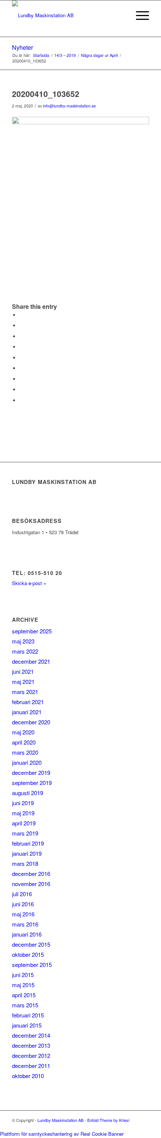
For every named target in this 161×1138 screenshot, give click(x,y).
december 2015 (31, 944)
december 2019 (31, 772)
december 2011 (31, 1065)
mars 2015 (25, 1005)
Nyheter (22, 47)
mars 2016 (25, 924)
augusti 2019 (27, 793)
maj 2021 (23, 681)
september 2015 (32, 964)
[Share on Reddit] (21, 389)
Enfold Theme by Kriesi (108, 1120)
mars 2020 (25, 752)
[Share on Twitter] (21, 325)
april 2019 (24, 823)
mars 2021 (25, 692)
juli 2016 (22, 894)
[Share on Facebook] (21, 315)
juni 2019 (23, 803)
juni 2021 (23, 671)
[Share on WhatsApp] (21, 336)
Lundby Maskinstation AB (60, 1120)
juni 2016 (23, 904)
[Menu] (138, 15)
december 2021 (31, 661)
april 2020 (24, 742)
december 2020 (31, 722)
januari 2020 (27, 762)
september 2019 (32, 782)
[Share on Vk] (21, 379)
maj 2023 (23, 641)
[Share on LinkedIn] (21, 357)
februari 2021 (28, 702)
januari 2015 (27, 1025)
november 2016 (31, 884)
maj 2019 (23, 813)
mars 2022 (25, 651)
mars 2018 (25, 863)
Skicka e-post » (29, 583)
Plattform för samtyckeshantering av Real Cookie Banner (62, 1133)
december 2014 (31, 1035)
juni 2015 (23, 975)
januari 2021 (27, 712)
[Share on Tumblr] (21, 368)
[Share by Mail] (21, 400)
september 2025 (32, 631)
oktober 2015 (28, 954)
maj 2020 (23, 732)
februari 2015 (28, 1015)
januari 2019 (27, 853)
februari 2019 (28, 843)
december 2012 (31, 1055)
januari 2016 (27, 934)
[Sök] (121, 15)
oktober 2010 (28, 1076)
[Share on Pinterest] (21, 346)
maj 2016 (23, 914)
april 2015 (24, 995)
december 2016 (31, 873)
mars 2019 (25, 833)
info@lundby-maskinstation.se (69, 106)
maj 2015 (23, 985)
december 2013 (31, 1045)
